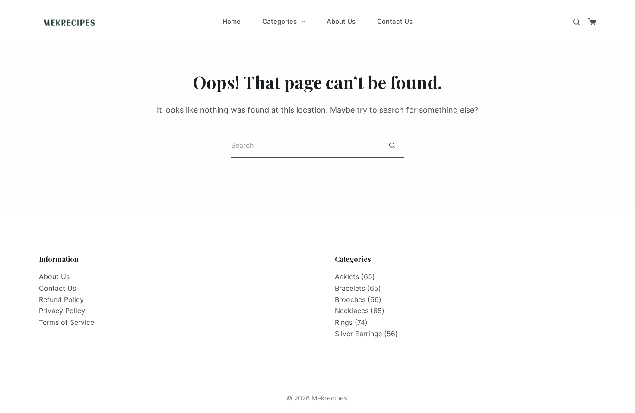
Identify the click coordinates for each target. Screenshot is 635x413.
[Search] (576, 22)
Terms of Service (66, 322)
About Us (341, 21)
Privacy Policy (62, 310)
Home (231, 21)
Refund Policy (61, 299)
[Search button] (392, 146)
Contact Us (395, 21)
